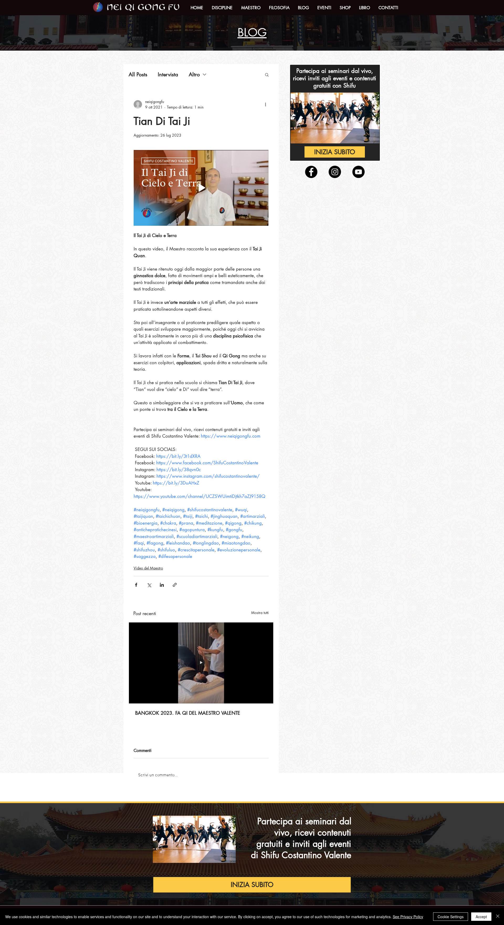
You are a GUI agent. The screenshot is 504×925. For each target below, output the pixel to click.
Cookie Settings (451, 916)
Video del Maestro (148, 568)
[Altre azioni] (265, 104)
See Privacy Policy (408, 916)
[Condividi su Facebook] (136, 584)
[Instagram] (335, 172)
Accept (481, 916)
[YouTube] (358, 172)
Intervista (168, 74)
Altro (194, 74)
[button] (222, 7)
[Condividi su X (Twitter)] (148, 584)
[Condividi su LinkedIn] (161, 584)
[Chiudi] (498, 916)
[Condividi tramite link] (174, 584)
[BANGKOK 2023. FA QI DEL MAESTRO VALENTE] (201, 662)
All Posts (138, 74)
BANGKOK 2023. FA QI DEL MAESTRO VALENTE (187, 713)
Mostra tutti (260, 612)
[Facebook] (311, 172)
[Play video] (201, 188)
